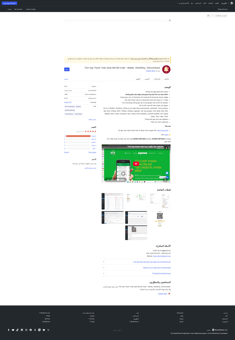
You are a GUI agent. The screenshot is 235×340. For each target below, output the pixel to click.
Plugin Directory (223, 9)
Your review (92, 152)
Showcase (180, 313)
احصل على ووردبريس (9, 3)
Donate (91, 319)
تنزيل (66, 69)
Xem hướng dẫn (162, 130)
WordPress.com (44, 313)
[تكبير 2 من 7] (168, 213)
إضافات (181, 319)
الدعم (66, 79)
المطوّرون (136, 319)
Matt (48, 316)
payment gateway (70, 110)
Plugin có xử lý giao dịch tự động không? (157, 268)
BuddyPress (46, 321)
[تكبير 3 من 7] (145, 195)
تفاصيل (166, 79)
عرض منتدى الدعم (90, 168)
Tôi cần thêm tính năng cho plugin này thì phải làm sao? (152, 262)
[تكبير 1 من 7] (168, 195)
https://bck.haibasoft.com (162, 256)
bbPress (47, 319)
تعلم (138, 313)
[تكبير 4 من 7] (145, 213)
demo (166, 135)
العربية (208, 330)
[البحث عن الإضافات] (208, 16)
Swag (91, 321)
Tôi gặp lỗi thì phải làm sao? (161, 273)
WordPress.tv (134, 321)
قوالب (181, 316)
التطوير (138, 79)
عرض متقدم (92, 119)
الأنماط (181, 321)
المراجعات (157, 79)
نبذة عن (226, 313)
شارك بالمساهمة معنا (88, 313)
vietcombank (78, 114)
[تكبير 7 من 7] (121, 213)
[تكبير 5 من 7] (145, 228)
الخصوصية (225, 321)
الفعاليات (92, 316)
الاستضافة (225, 319)
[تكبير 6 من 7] (121, 195)
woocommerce (69, 114)
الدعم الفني (136, 316)
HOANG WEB (150, 71)
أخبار (226, 316)
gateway (78, 106)
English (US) (68, 102)
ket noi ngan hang (70, 106)
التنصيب (146, 79)
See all (66, 152)
